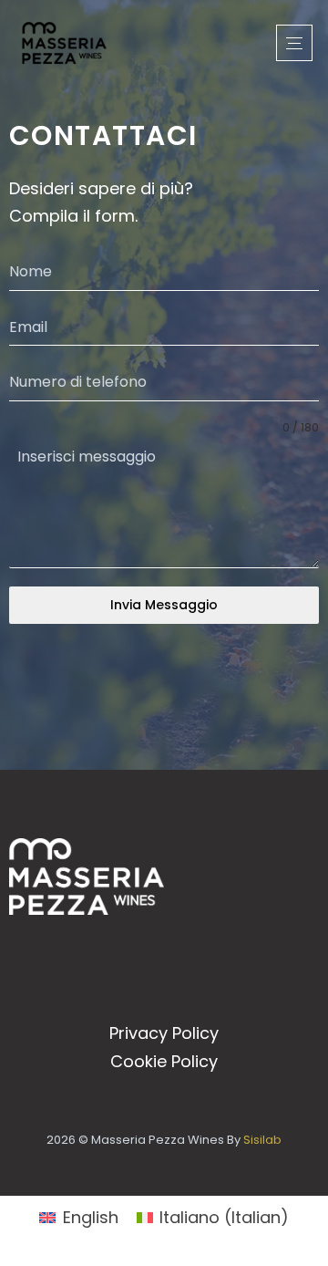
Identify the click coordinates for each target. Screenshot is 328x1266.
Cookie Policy (164, 1061)
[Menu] (294, 43)
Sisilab (262, 1139)
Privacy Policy (164, 1033)
